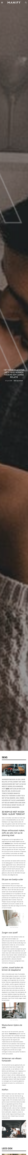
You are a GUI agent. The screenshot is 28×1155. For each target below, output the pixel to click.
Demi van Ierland (18, 381)
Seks (4, 757)
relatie (3, 888)
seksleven (7, 843)
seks (7, 788)
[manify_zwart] (14, 3)
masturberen (12, 1034)
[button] (2, 2)
